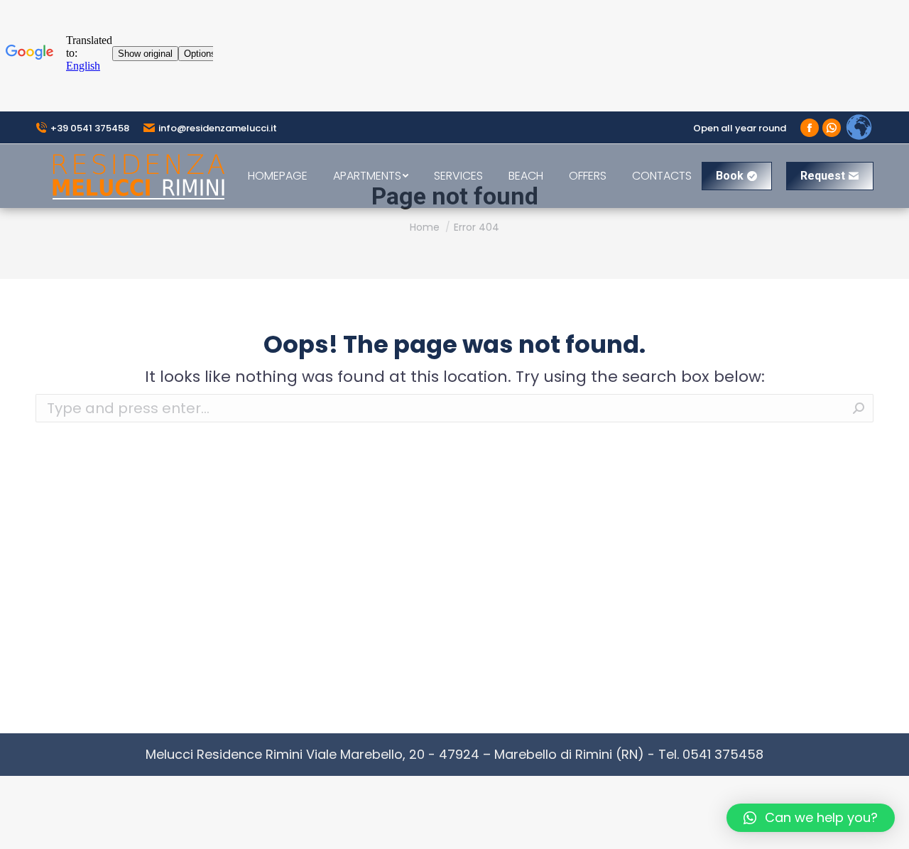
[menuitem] (277, 176)
